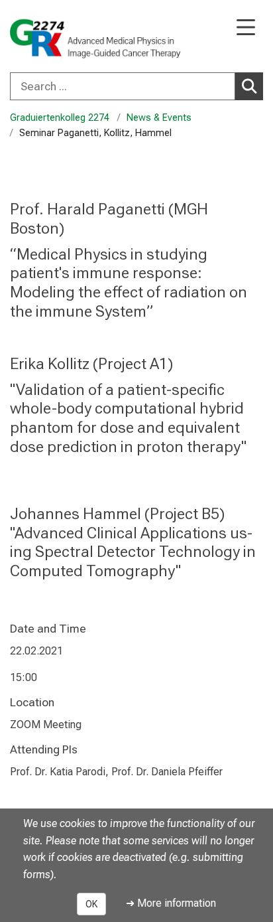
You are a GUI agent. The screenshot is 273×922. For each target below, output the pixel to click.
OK (91, 904)
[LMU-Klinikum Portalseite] (56, 37)
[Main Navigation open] (246, 28)
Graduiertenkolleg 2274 (59, 117)
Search (249, 86)
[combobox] (136, 86)
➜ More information (171, 903)
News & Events (159, 117)
